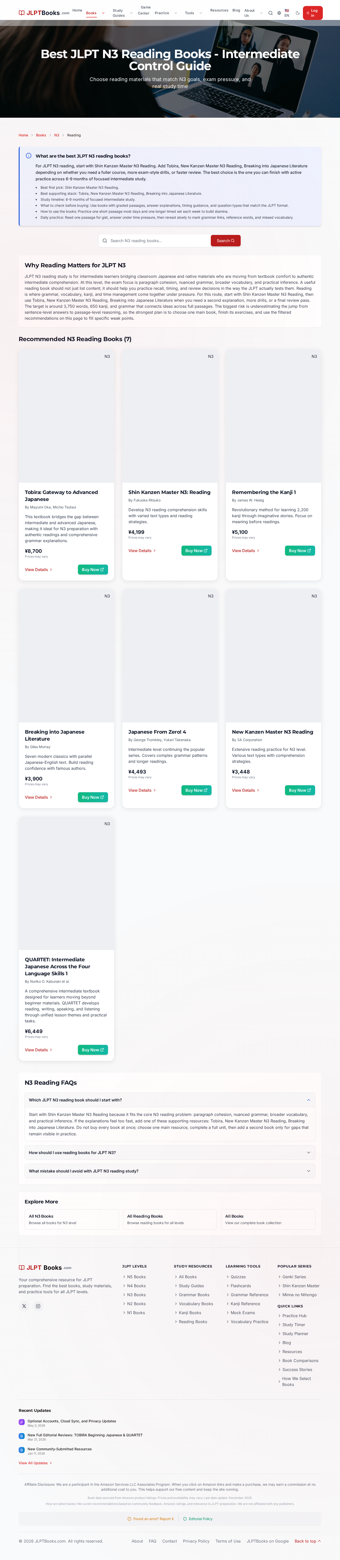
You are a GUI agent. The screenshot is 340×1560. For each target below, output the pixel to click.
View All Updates (33, 1463)
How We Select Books (296, 1381)
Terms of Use (228, 1541)
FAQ (152, 1541)
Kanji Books (190, 1312)
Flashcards (241, 1285)
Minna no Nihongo (300, 1294)
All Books (188, 1276)
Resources (219, 10)
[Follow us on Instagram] (38, 1306)
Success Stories (297, 1369)
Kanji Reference (245, 1303)
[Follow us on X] (24, 1306)
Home (77, 10)
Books (91, 13)
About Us (249, 12)
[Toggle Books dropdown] (103, 12)
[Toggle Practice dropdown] (175, 12)
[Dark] (297, 13)
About (137, 1541)
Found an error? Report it (153, 1519)
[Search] (270, 12)
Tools (189, 13)
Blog (236, 10)
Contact (169, 1541)
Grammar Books (194, 1294)
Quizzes (238, 1276)
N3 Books (136, 1294)
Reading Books (193, 1321)
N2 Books (136, 1303)
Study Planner (295, 1333)
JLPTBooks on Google (268, 1541)
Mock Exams (243, 1312)
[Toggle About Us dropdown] (261, 12)
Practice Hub (295, 1315)
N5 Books (136, 1276)
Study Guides (119, 12)
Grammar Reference (249, 1294)
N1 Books (136, 1312)
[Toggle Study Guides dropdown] (131, 12)
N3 (56, 135)
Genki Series (294, 1276)
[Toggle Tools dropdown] (200, 12)
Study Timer (294, 1324)
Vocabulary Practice (249, 1321)
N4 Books (136, 1285)
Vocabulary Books (196, 1303)
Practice (162, 13)
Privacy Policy (196, 1541)
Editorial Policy (201, 1519)
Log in (314, 12)
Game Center (144, 10)
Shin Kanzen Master (301, 1285)
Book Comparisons (300, 1360)
